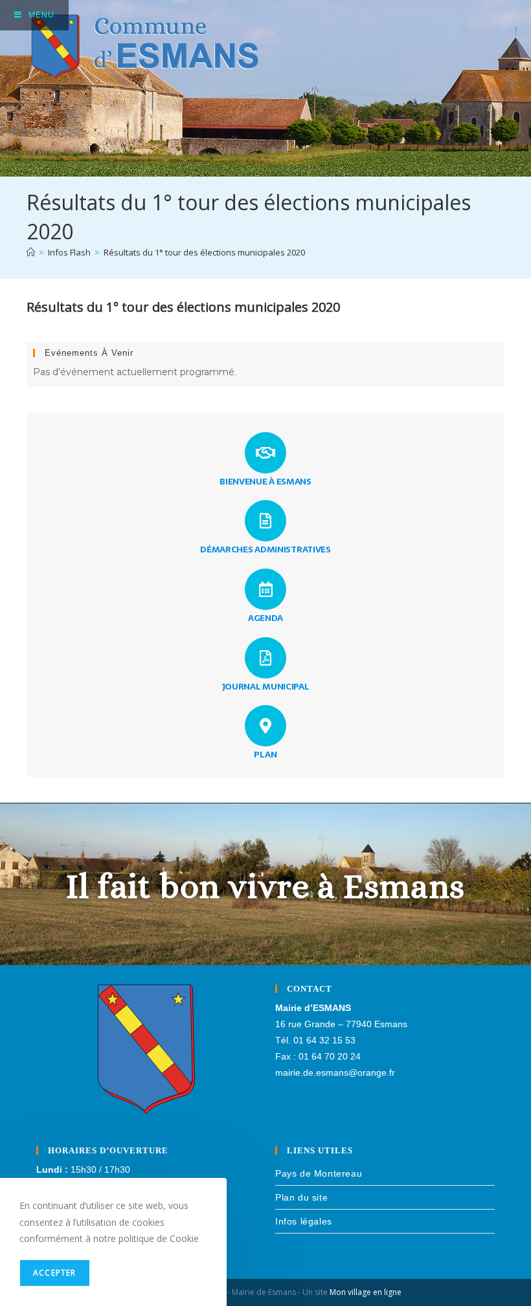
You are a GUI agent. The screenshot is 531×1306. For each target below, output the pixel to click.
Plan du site (301, 1197)
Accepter (54, 1272)
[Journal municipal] (265, 658)
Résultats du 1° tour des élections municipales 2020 (204, 252)
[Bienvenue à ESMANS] (265, 452)
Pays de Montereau (318, 1173)
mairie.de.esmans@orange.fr (335, 1072)
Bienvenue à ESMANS (265, 481)
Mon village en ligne (365, 1292)
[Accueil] (31, 252)
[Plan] (265, 725)
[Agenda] (265, 589)
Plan (265, 754)
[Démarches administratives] (265, 520)
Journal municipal (266, 686)
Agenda (265, 618)
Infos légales (303, 1221)
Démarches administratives (265, 549)
